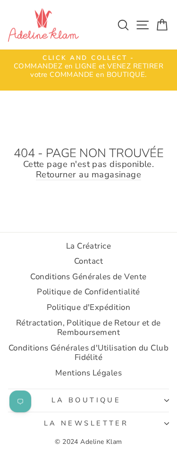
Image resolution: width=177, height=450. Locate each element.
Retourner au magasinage (89, 174)
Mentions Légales (88, 372)
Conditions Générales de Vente (88, 276)
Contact (88, 261)
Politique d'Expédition (88, 307)
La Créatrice (88, 246)
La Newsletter (86, 423)
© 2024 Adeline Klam (88, 441)
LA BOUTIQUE (86, 400)
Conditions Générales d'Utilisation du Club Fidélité (88, 352)
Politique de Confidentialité (88, 291)
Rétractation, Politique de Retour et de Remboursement (88, 327)
